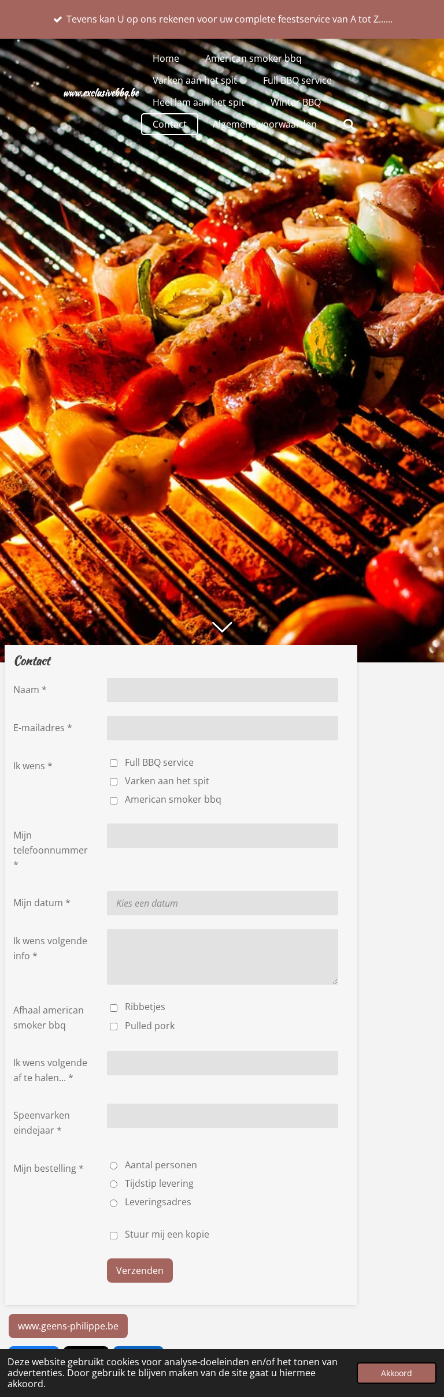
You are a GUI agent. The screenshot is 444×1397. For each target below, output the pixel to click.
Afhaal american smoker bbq (48, 1017)
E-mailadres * (42, 727)
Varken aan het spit (167, 780)
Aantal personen (161, 1164)
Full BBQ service (159, 762)
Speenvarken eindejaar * (41, 1123)
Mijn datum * (42, 902)
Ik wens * (33, 765)
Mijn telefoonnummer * (50, 850)
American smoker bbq (173, 799)
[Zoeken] (349, 124)
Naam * (30, 689)
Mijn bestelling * (48, 1168)
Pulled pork (150, 1025)
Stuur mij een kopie (167, 1234)
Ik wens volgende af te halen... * (50, 1070)
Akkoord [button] (396, 1373)
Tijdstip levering (159, 1183)
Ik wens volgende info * (50, 948)
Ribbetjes (145, 1006)
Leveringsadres (158, 1201)
